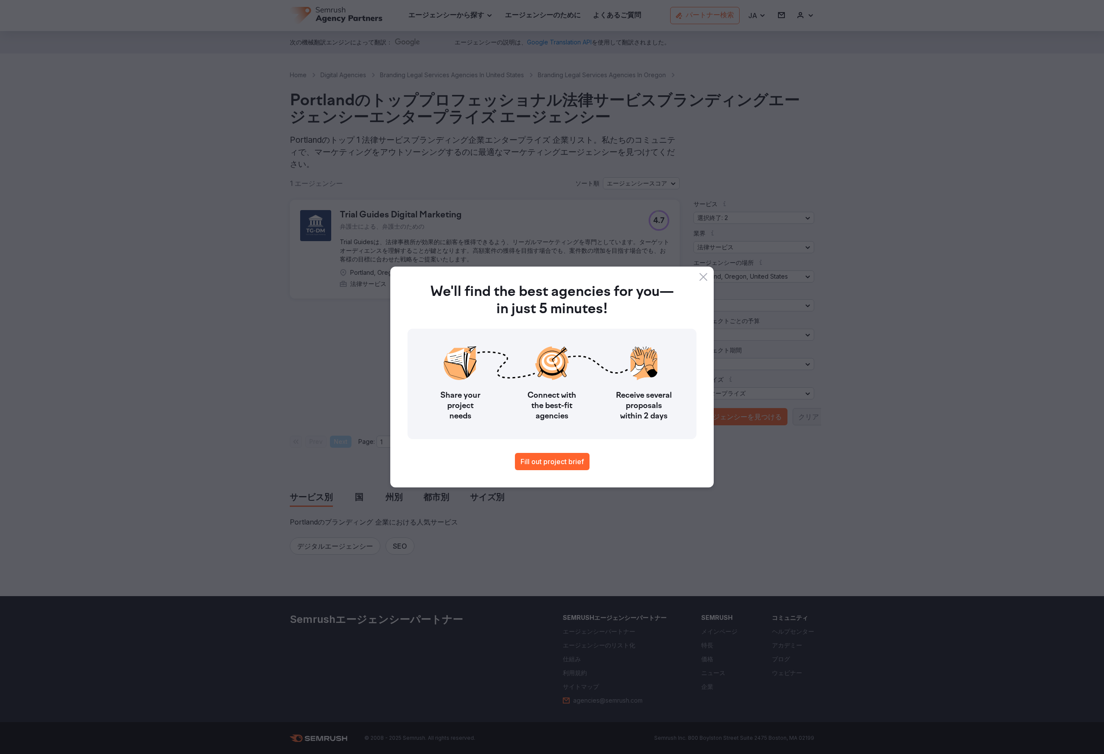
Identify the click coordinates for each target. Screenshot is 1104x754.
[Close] (703, 277)
